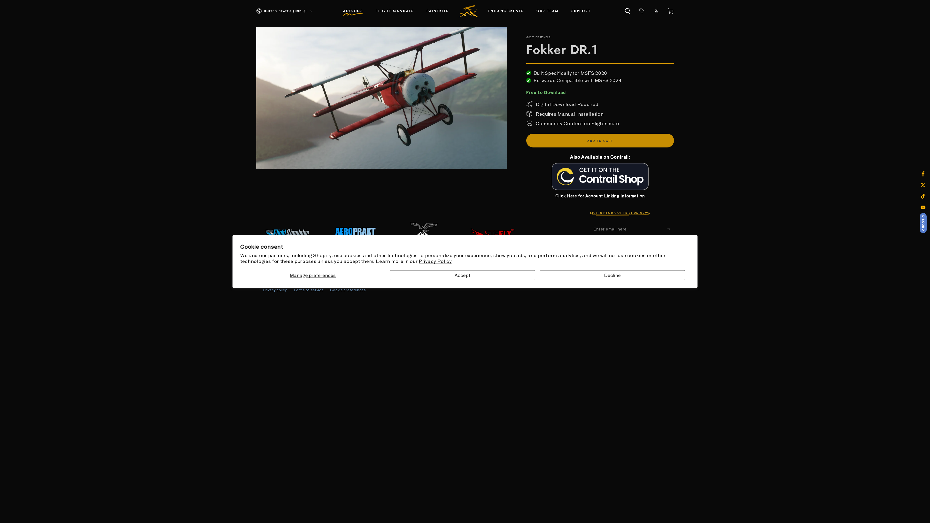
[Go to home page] (468, 11)
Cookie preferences (348, 290)
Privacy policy (275, 290)
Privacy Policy (435, 261)
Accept (462, 275)
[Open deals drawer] (642, 11)
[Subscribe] (670, 229)
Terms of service (308, 290)
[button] (627, 11)
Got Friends (538, 37)
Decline (612, 275)
